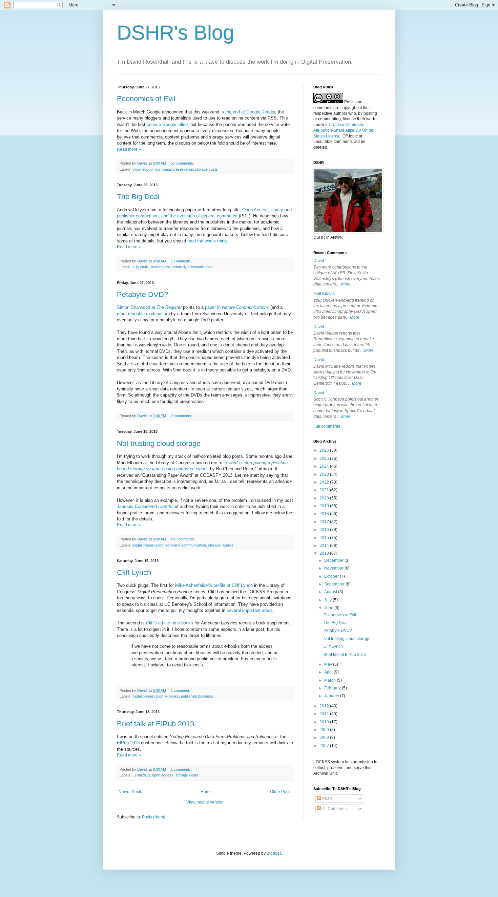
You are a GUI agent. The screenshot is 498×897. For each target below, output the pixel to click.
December (334, 560)
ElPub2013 (141, 775)
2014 (324, 545)
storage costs (206, 169)
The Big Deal (138, 196)
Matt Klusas (324, 293)
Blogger (274, 853)
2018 (324, 513)
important (251, 610)
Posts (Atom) (153, 817)
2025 (324, 458)
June (329, 607)
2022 (324, 482)
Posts (326, 798)
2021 (324, 490)
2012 (324, 706)
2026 (324, 450)
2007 (324, 745)
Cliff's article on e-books (169, 622)
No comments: (183, 539)
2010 (324, 722)
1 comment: (181, 261)
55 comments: (183, 163)
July (328, 600)
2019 (324, 506)
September (335, 584)
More (346, 284)
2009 (324, 729)
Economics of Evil (146, 98)
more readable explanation (142, 313)
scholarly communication (192, 267)
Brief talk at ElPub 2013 (155, 724)
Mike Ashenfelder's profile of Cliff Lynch (214, 585)
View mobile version (205, 802)
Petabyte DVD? (142, 294)
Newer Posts (130, 791)
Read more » (129, 149)
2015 (324, 537)
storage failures (220, 545)
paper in (237, 307)
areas (267, 610)
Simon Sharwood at (149, 307)
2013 (324, 553)
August (331, 592)
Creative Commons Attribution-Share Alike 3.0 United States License (343, 130)
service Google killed (167, 124)
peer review (160, 267)
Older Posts (280, 791)
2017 (324, 521)
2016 (324, 529)
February (333, 688)
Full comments (326, 426)
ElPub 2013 (128, 742)
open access (162, 775)
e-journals (140, 267)
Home (206, 791)
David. (319, 260)
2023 (324, 474)
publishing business (197, 696)
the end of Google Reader (250, 111)
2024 (324, 466)
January (332, 695)
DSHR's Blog (175, 32)
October (332, 576)
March (330, 680)
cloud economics (146, 169)
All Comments (334, 808)
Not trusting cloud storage (159, 443)
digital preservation (177, 169)
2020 (324, 498)
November (334, 568)
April (329, 672)
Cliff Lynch (134, 572)
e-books (172, 696)
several (234, 610)
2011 (324, 713)
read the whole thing (207, 240)
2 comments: (182, 416)
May (328, 664)
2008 (324, 737)
